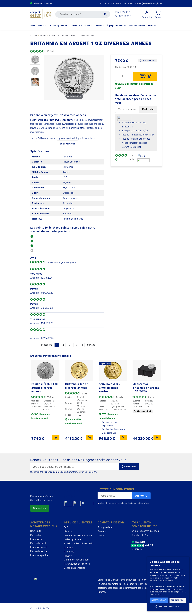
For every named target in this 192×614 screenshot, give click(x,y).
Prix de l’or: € (109, 3)
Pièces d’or (35, 535)
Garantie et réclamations (76, 559)
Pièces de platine (39, 551)
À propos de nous (115, 26)
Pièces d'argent (38, 543)
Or (32, 26)
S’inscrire (39, 508)
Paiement (69, 551)
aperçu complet (53, 472)
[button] (168, 606)
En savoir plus (155, 594)
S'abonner (140, 495)
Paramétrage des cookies (77, 563)
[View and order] (55, 437)
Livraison (68, 531)
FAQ (66, 527)
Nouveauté (35, 531)
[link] (45, 370)
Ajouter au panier (145, 76)
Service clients (136, 26)
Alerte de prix (149, 60)
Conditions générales (74, 568)
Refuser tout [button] (178, 600)
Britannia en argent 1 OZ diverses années (77, 36)
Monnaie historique (81, 26)
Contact (102, 535)
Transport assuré (41, 3)
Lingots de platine (39, 555)
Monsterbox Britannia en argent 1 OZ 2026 (146, 387)
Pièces (52, 36)
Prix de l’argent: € (130, 3)
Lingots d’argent (38, 547)
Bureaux (152, 26)
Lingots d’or (36, 539)
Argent (41, 26)
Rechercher (148, 109)
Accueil (33, 36)
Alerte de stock (144, 411)
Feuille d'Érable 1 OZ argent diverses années (45, 387)
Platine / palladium (58, 26)
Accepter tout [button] (159, 600)
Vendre (98, 26)
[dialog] (168, 584)
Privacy (68, 555)
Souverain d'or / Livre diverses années (109, 387)
